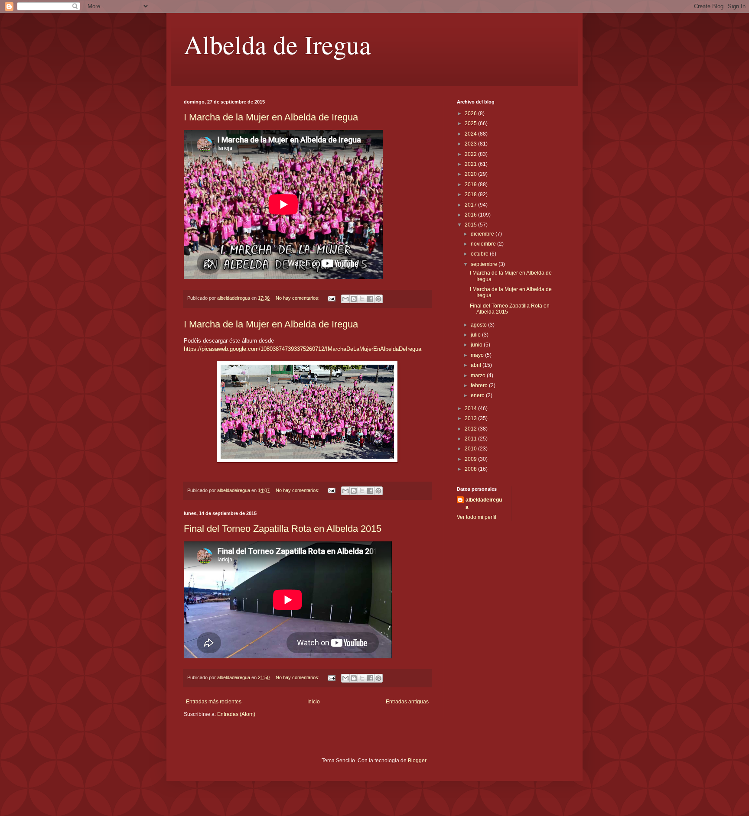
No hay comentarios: (298, 298)
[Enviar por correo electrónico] (345, 299)
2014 (471, 408)
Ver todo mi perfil (476, 517)
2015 (471, 225)
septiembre (484, 264)
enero (478, 395)
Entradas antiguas (407, 702)
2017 (471, 205)
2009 (471, 459)
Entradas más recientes (213, 702)
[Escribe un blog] (353, 299)
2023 (471, 144)
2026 (471, 113)
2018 (471, 194)
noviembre (484, 244)
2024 (471, 134)
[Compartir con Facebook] (370, 299)
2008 (471, 469)
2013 (471, 418)
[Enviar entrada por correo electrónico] (331, 298)
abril (476, 365)
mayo (478, 355)
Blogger (417, 761)
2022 (471, 154)
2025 (471, 123)
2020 (471, 174)
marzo (479, 375)
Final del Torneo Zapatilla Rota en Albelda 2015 (282, 528)
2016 (471, 215)
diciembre (483, 234)
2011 (471, 439)
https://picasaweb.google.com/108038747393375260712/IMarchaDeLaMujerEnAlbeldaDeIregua (302, 349)
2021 (471, 164)
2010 (471, 449)
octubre (480, 254)
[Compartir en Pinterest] (378, 299)
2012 (471, 429)
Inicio (313, 702)
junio (477, 345)
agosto (479, 325)
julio (476, 335)
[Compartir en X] (362, 299)
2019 (471, 184)
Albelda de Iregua (277, 44)
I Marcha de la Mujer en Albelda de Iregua (271, 117)
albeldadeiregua (484, 503)
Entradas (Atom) (236, 714)
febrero (480, 385)
